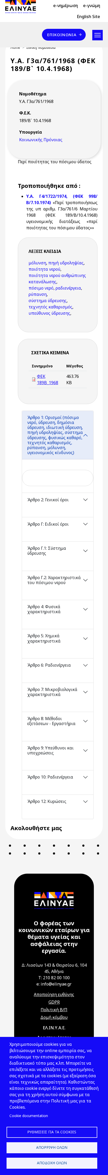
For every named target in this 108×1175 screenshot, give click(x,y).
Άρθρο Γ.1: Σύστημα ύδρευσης (46, 550)
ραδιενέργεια (68, 288)
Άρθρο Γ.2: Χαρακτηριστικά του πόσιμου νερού (54, 580)
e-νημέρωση (65, 5)
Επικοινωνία (62, 34)
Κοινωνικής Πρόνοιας (40, 140)
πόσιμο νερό (41, 288)
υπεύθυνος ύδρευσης (49, 313)
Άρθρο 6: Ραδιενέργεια (49, 665)
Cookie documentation (28, 1115)
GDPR (54, 1002)
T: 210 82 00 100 (54, 978)
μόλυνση (37, 263)
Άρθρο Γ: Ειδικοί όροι (48, 524)
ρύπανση (38, 294)
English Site (88, 16)
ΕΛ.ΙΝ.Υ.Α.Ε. (54, 1028)
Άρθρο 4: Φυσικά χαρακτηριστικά (44, 609)
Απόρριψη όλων (51, 1147)
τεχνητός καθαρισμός (50, 307)
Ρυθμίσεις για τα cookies (51, 1131)
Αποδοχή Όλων (52, 1162)
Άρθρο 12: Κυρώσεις (46, 801)
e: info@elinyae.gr (54, 984)
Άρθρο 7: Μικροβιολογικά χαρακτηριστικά (52, 692)
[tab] (58, 452)
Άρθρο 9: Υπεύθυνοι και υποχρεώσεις (50, 750)
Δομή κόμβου (54, 1017)
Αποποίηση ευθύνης (54, 994)
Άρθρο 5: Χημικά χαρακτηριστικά (44, 638)
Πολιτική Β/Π (54, 1010)
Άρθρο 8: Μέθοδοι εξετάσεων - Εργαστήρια (51, 721)
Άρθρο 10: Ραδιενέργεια (50, 777)
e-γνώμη (91, 5)
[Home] (22, 6)
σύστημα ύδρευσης (48, 300)
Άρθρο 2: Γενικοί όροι (48, 500)
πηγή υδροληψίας (66, 263)
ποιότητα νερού (44, 269)
